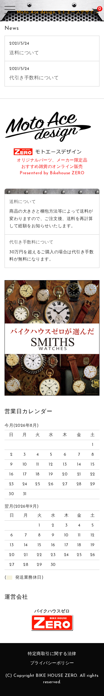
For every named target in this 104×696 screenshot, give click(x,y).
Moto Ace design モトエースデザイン (58, 12)
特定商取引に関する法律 (52, 654)
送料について (24, 53)
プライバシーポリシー (52, 663)
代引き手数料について (34, 78)
